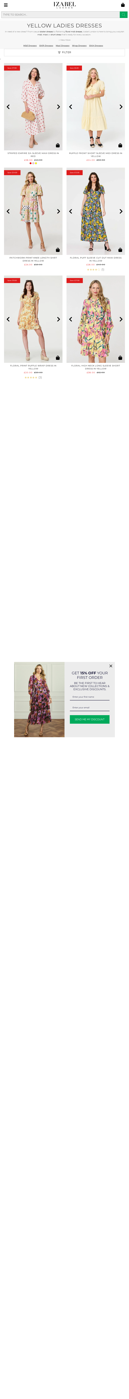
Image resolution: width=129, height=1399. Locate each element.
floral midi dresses (74, 31)
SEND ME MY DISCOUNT (90, 719)
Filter (66, 52)
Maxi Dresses (62, 46)
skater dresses (46, 31)
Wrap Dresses (79, 46)
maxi (45, 34)
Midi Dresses (30, 46)
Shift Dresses (46, 46)
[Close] (111, 666)
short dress (56, 34)
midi (39, 34)
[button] (8, 106)
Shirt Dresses (96, 46)
